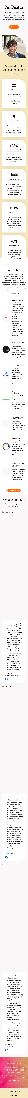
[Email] (16, 1095)
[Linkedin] (12, 1095)
